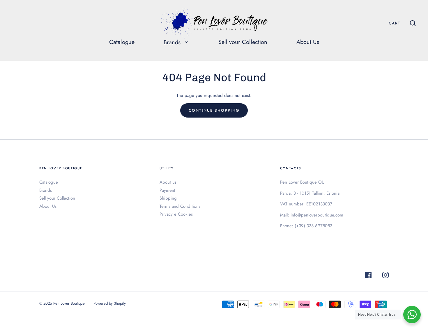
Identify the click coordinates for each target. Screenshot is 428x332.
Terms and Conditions (180, 206)
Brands (45, 190)
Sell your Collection (242, 42)
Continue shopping (214, 110)
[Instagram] (385, 276)
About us (168, 182)
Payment (167, 190)
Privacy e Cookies (176, 214)
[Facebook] (368, 276)
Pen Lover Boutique (69, 303)
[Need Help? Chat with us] (412, 314)
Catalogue (122, 42)
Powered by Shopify (109, 303)
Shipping (168, 198)
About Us (307, 42)
